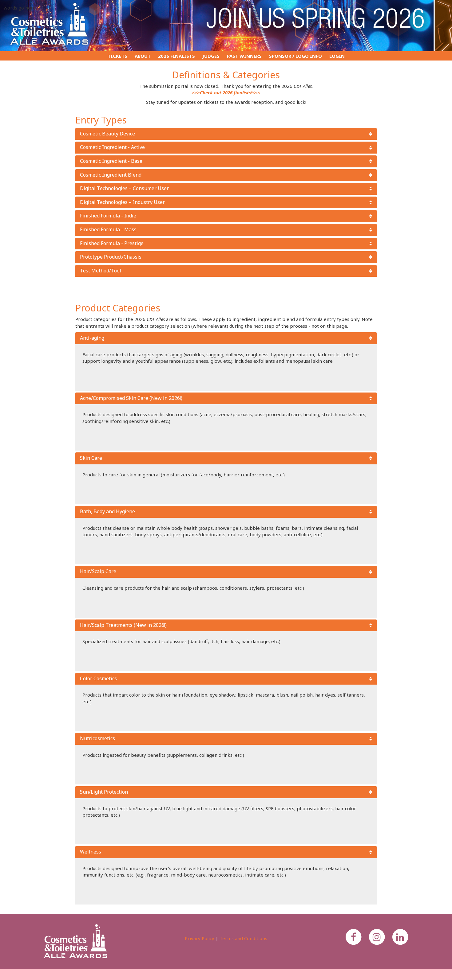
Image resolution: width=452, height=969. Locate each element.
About (143, 56)
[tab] (226, 134)
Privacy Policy (199, 938)
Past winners (244, 56)
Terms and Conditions (243, 938)
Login (337, 56)
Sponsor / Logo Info (295, 56)
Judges (211, 56)
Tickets (117, 56)
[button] (226, 134)
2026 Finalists (176, 56)
